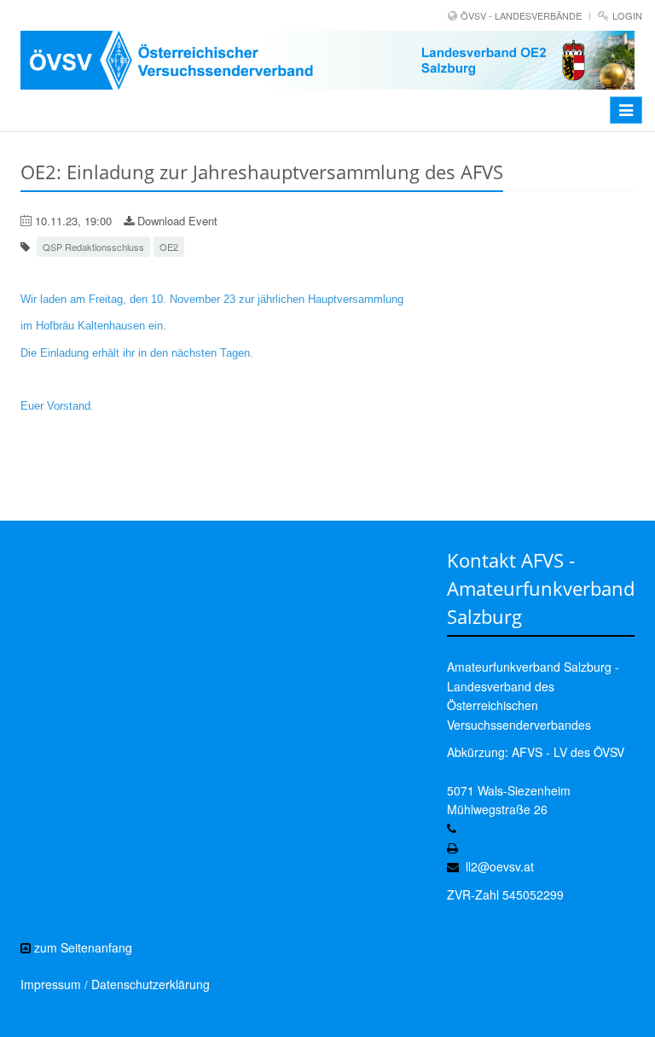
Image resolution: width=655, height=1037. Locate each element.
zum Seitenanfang (81, 947)
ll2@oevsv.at (500, 866)
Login (627, 15)
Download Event (175, 221)
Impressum (50, 984)
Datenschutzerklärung (150, 984)
